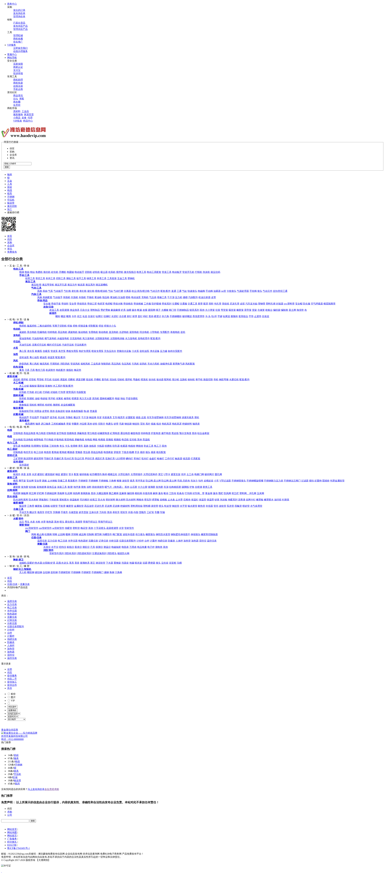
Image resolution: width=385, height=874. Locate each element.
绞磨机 (108, 446)
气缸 (184, 291)
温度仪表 (42, 540)
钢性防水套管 (163, 534)
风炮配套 (47, 297)
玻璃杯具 (85, 563)
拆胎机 (66, 297)
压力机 (178, 297)
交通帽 (175, 303)
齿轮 (182, 332)
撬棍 (185, 297)
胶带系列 (71, 392)
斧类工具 (101, 278)
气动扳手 (58, 291)
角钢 (111, 572)
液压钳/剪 (36, 284)
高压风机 (116, 363)
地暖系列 (232, 499)
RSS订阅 (11, 845)
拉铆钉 (107, 316)
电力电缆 (41, 433)
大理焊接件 (137, 474)
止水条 (171, 499)
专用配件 (165, 332)
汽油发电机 (38, 338)
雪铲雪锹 (105, 310)
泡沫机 (206, 272)
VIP (12, 700)
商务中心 (12, 4)
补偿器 (209, 506)
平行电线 (49, 439)
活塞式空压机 (39, 344)
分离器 (127, 291)
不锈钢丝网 (51, 493)
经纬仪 (62, 547)
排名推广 (18, 41)
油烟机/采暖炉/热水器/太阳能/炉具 (37, 563)
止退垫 (257, 316)
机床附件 (50, 370)
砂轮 (95, 423)
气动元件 (155, 291)
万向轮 (102, 512)
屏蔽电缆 (82, 433)
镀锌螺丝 (187, 316)
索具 (132, 480)
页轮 (142, 423)
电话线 (125, 439)
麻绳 (155, 493)
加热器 (195, 540)
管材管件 (129, 528)
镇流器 (186, 458)
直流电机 (114, 332)
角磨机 (39, 272)
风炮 (39, 291)
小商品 (16, 117)
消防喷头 (112, 553)
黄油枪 (98, 297)
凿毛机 (105, 379)
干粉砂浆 (54, 499)
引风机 (135, 363)
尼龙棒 (116, 506)
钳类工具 (30, 278)
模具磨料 (30, 423)
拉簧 (217, 310)
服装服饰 (18, 114)
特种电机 (52, 332)
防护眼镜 (156, 303)
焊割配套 (93, 325)
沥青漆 (241, 499)
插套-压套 (141, 417)
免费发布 (12, 252)
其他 (202, 310)
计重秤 (153, 540)
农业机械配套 (68, 405)
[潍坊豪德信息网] (23, 139)
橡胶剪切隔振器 (209, 534)
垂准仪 (78, 547)
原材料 (16, 111)
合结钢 (46, 572)
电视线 (101, 439)
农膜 (145, 310)
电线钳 (131, 446)
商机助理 (18, 79)
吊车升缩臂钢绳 (155, 417)
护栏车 (48, 512)
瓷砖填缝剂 (98, 487)
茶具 (71, 563)
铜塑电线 (38, 439)
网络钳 (139, 446)
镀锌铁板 (84, 474)
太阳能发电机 (102, 338)
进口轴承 (46, 423)
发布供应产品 (20, 26)
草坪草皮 (140, 480)
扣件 (200, 480)
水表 (32, 521)
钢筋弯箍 (224, 379)
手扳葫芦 (44, 417)
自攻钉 (91, 316)
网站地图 (12, 832)
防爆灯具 (59, 458)
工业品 (25, 111)
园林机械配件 (107, 398)
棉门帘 (172, 310)
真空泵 (62, 351)
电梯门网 (199, 474)
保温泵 (51, 357)
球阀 (54, 534)
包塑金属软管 (337, 480)
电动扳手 (79, 272)
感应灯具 (100, 458)
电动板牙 (177, 272)
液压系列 (90, 284)
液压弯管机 (48, 284)
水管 (121, 528)
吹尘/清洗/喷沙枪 (141, 291)
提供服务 (12, 675)
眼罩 (205, 303)
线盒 (158, 423)
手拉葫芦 (34, 417)
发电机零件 (144, 338)
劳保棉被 (138, 303)
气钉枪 (67, 291)
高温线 (146, 439)
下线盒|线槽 (128, 452)
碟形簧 (232, 310)
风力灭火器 (85, 398)
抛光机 (47, 272)
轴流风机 (44, 363)
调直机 (63, 379)
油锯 (37, 398)
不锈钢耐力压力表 (273, 480)
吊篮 (99, 417)
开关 (137, 452)
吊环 (183, 474)
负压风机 (126, 363)
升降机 (69, 417)
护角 (191, 487)
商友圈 (16, 102)
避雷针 (64, 474)
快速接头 (192, 291)
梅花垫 (77, 370)
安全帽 (298, 303)
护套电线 (59, 439)
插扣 (311, 480)
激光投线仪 (130, 272)
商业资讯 (18, 95)
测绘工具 (71, 278)
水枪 (37, 521)
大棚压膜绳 (102, 493)
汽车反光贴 (251, 303)
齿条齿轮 (60, 411)
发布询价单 (19, 13)
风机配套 (190, 363)
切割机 (88, 272)
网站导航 (12, 57)
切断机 (71, 379)
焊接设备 (83, 325)
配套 (76, 474)
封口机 (38, 392)
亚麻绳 (122, 493)
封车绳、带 (198, 493)
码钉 (145, 316)
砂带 (116, 423)
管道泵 (54, 351)
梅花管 (84, 528)
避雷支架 (175, 474)
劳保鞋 (65, 303)
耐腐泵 (38, 351)
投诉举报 (18, 73)
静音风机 (24, 363)
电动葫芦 (24, 417)
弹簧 (68, 423)
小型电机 (154, 332)
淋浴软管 (100, 563)
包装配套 (81, 392)
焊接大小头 (110, 325)
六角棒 (112, 480)
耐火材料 (121, 499)
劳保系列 (166, 303)
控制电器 (18, 452)
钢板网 (24, 493)
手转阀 (253, 291)
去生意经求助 (52, 789)
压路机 (183, 379)
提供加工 (12, 682)
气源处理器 (243, 291)
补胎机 (82, 297)
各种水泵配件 (175, 351)
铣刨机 (191, 379)
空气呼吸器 (317, 303)
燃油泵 (43, 357)
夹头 (62, 446)
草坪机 (51, 398)
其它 (160, 474)
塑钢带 (261, 303)
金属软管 (79, 506)
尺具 (92, 547)
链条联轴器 (77, 411)
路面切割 (208, 379)
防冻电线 (28, 439)
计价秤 (140, 540)
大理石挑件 (124, 474)
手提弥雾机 (132, 398)
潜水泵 (30, 351)
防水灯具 (69, 458)
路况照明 (28, 458)
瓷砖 (9, 187)
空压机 (10, 200)
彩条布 (180, 493)
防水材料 (131, 499)
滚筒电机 (134, 332)
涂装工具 (62, 487)
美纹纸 (225, 303)
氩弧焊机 (32, 325)
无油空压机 (25, 344)
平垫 (251, 316)
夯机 (216, 379)
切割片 (101, 423)
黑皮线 (175, 433)
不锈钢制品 (183, 310)
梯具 (15, 480)
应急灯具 (110, 458)
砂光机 (54, 272)
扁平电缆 (166, 433)
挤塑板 (155, 499)
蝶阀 (68, 534)
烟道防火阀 (123, 553)
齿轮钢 (54, 572)
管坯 (216, 506)
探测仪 (99, 547)
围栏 (220, 493)
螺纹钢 (30, 572)
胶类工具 (207, 487)
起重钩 (318, 480)
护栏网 (40, 493)
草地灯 (137, 458)
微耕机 (56, 405)
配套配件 (73, 480)
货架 (254, 310)
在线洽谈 (18, 86)
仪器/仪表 (12, 584)
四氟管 (238, 506)
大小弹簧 (210, 310)
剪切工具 (40, 278)
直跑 (86, 446)
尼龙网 (108, 506)
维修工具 (162, 297)
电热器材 (83, 540)
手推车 (64, 512)
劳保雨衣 (82, 303)
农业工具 (54, 310)
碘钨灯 (129, 458)
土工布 (190, 474)
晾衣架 (138, 563)
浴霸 (145, 563)
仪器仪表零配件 (127, 540)
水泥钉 (115, 316)
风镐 (45, 291)
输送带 (10, 203)
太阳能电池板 (117, 338)
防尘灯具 (79, 458)
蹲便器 (151, 563)
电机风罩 (166, 423)
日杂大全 (85, 310)
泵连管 (230, 506)
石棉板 (46, 506)
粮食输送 (24, 405)
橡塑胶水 (269, 499)
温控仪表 (212, 540)
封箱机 (54, 392)
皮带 (213, 297)
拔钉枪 (90, 291)
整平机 (199, 379)
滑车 (80, 446)
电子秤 (151, 547)
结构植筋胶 (175, 487)
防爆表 (171, 540)
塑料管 (76, 528)
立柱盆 (164, 563)
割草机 (22, 398)
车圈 (157, 512)
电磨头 (109, 423)
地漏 (131, 563)
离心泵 (22, 351)
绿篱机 (59, 398)
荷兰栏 (235, 493)
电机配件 (61, 370)
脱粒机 (33, 405)
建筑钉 (41, 474)
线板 (153, 423)
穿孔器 (16, 446)
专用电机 (93, 332)
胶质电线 (69, 439)
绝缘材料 (187, 423)
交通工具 (192, 303)
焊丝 (101, 325)
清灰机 (113, 379)
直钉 (140, 316)
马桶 (179, 563)
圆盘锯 (41, 386)
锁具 (9, 193)
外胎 (130, 512)
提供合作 (12, 685)
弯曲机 (136, 379)
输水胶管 (192, 506)
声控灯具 (89, 458)
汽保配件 (193, 297)
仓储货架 (73, 512)
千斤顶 (170, 297)
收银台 (269, 310)
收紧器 (124, 446)
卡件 (74, 316)
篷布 (134, 310)
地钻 (122, 398)
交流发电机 (76, 338)
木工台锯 (24, 386)
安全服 (47, 303)
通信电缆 (125, 433)
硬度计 (157, 316)
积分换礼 (12, 842)
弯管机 (40, 379)
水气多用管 (256, 506)
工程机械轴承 (58, 423)
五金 (9, 181)
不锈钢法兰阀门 (292, 480)
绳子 (158, 310)
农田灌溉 (64, 310)
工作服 (147, 303)
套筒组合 (243, 316)
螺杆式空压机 (54, 344)
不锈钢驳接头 (238, 480)
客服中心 (12, 54)
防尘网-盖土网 (153, 480)
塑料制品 (95, 310)
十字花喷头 (100, 528)
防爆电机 (42, 332)
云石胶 (133, 487)
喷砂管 (246, 506)
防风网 (227, 493)
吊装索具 (107, 417)
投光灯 (145, 458)
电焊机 (22, 325)
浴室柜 (172, 563)
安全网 (30, 480)
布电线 (88, 439)
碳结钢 (38, 572)
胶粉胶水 (64, 499)
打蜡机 (198, 272)
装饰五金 (52, 487)
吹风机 (112, 272)
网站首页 (12, 829)
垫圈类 (75, 423)
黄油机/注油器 (117, 297)
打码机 (46, 392)
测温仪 (107, 547)
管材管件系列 (56, 553)
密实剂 (147, 499)
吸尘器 (104, 272)
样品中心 (28, 121)
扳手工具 (81, 278)
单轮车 (116, 512)
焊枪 (75, 325)
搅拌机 (119, 272)
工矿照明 (18, 458)
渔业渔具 (74, 310)
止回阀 (61, 534)
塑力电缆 (92, 433)
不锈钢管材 (64, 572)
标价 (13, 694)
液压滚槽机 (102, 284)
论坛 (15, 98)
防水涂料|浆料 (20, 499)
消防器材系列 (84, 553)
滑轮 (196, 417)
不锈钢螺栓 (176, 316)
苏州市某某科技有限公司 (14, 736)
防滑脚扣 (36, 446)
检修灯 (160, 458)
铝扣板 (32, 487)
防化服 (306, 303)
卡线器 (100, 446)
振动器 (160, 379)
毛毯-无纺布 (183, 480)
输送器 (81, 284)
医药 (17, 783)
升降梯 (56, 512)
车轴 (162, 512)
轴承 (9, 174)
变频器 (78, 452)
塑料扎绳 (271, 303)
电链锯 (44, 398)
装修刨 (48, 386)
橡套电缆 (135, 433)
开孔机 (48, 379)
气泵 (50, 291)
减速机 (22, 332)
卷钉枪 (83, 291)
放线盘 (92, 446)
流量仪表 (93, 540)
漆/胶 (70, 487)
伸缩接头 (195, 534)
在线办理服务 (20, 51)
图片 (13, 697)
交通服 (183, 303)
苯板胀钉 (44, 499)
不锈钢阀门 (97, 572)
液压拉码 (215, 272)
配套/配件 (165, 291)
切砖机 (121, 379)
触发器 (178, 458)
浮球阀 (74, 534)
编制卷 (284, 310)
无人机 (22, 572)
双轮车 (124, 512)
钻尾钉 (99, 316)
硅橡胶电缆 (103, 433)
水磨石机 (234, 379)
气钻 (110, 291)
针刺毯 (285, 499)
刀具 (27, 370)
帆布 (166, 493)
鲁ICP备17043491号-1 (18, 848)
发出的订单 (19, 10)
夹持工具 (50, 278)
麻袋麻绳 (115, 310)
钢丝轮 (136, 423)
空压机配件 (81, 344)
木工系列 (58, 386)
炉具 (123, 310)
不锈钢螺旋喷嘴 (254, 480)
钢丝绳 (92, 417)
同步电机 (144, 332)
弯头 (27, 521)
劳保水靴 (118, 303)
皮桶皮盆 (208, 480)
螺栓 (57, 316)
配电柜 (63, 452)
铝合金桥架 (203, 433)
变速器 (93, 411)
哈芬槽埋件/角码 (98, 474)
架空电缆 (61, 433)
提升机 (53, 417)
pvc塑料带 (289, 303)
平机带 (62, 506)
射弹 (134, 316)
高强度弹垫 (198, 316)
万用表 (133, 547)
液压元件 (72, 284)
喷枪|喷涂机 (101, 291)
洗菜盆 (125, 563)
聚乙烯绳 (114, 493)
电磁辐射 (116, 547)
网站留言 (12, 835)
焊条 (69, 325)
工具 (9, 184)
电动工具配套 (154, 272)
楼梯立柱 (112, 474)
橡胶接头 (150, 534)
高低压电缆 (29, 433)
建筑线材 (50, 474)
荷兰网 (32, 493)
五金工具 (122, 278)
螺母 (68, 316)
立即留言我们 (20, 48)
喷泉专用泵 (97, 351)
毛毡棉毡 (84, 499)
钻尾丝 (226, 316)
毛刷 (121, 423)
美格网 (60, 493)
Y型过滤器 (225, 480)
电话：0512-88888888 (12, 739)
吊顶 (166, 487)
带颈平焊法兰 (90, 521)
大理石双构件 (150, 474)
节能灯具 (49, 458)
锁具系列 (194, 310)
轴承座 (196, 423)
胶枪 (83, 487)
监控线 (133, 439)
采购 (9, 242)
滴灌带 (78, 521)
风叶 (148, 423)
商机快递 (18, 83)
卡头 (67, 446)
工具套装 (112, 278)
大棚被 (164, 310)
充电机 (145, 297)
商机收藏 (18, 38)
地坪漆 (77, 487)
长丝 (84, 316)
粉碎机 (48, 405)
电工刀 (157, 446)
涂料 (89, 487)
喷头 (161, 506)
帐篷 (139, 310)
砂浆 (217, 499)
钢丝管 (175, 506)
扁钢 (106, 572)
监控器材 (24, 465)
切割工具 (61, 278)
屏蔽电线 (79, 439)
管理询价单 (19, 16)
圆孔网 (218, 474)
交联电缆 (18, 433)
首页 (9, 236)
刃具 (32, 370)
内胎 (136, 512)
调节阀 (98, 534)
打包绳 (188, 493)
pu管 (223, 291)
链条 (68, 411)
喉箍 (119, 480)
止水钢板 (52, 480)
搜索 (7, 167)
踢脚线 (185, 487)
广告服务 (12, 838)
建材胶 (16, 487)
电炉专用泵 (85, 351)
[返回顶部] (1, 871)
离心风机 (34, 363)
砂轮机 (96, 272)
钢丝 (57, 474)
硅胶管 (54, 506)
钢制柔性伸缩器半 (180, 534)
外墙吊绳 (147, 493)
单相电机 (175, 332)
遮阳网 (151, 310)
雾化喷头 (70, 521)
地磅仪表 (162, 540)
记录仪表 (103, 540)
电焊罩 (101, 303)
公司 (9, 815)
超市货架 (83, 512)
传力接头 (140, 534)
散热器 (50, 521)
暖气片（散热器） (114, 487)
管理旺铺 (18, 35)
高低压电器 (97, 452)
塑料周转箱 (137, 506)
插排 (142, 452)
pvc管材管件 (31, 528)
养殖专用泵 (72, 351)
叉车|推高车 (118, 417)
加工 (9, 209)
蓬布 (160, 493)
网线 (95, 439)
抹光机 (152, 379)
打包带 (62, 392)
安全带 (72, 303)
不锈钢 (10, 196)
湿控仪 (202, 540)
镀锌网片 (209, 474)
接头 (259, 291)
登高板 (45, 446)
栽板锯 (33, 386)
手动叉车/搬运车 (28, 512)
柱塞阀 (48, 534)
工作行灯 (169, 458)
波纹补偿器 (129, 534)
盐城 (15, 777)
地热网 (76, 493)
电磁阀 (201, 291)
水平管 (183, 506)
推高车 (41, 512)
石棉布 (187, 499)
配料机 (167, 379)
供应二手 (12, 678)
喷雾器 (75, 398)
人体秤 (179, 540)
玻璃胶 (151, 487)
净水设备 (154, 351)
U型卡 (167, 474)
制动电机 (103, 332)
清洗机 (95, 398)
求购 (9, 811)
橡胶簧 (240, 310)
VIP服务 (11, 45)
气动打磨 (118, 291)
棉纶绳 (138, 493)
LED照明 (120, 458)
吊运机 (61, 417)
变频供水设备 (124, 351)
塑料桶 (146, 506)
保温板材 (74, 499)
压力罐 (163, 351)
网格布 (140, 499)
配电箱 (55, 452)
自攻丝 (265, 316)
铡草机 (41, 405)
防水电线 (18, 439)
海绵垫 (300, 310)
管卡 (71, 474)
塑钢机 (131, 278)
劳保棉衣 (128, 303)
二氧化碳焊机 (44, 325)
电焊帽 (108, 303)
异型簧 (247, 310)
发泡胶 (24, 487)
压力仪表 (52, 540)
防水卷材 (33, 499)
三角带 (30, 506)
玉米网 (260, 493)
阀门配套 (117, 534)
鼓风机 (143, 363)
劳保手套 (56, 303)
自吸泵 (46, 351)
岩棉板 (163, 499)
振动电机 (83, 332)
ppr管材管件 (45, 528)
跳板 (44, 480)
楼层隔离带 (329, 303)
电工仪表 (38, 452)
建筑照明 (38, 458)
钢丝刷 (128, 423)
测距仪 (86, 547)
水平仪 (54, 547)
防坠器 (116, 446)
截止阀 (40, 534)
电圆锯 (70, 272)
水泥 (34, 474)
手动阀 (209, 291)
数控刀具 (40, 370)
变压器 (86, 452)
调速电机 (73, 332)
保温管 (202, 499)
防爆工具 (62, 480)
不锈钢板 (103, 480)
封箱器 (279, 303)
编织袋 (276, 310)
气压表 (152, 297)
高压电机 (62, 332)
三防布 (172, 493)
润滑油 (38, 411)
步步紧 (122, 316)
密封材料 (110, 499)
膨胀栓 (234, 316)
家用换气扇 (179, 363)
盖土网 (292, 310)
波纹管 (125, 480)
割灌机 (30, 398)
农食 (24, 117)
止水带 (179, 499)
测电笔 (158, 547)
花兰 (79, 316)
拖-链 (86, 411)
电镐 (27, 272)
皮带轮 (45, 411)
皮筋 (242, 303)
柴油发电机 (25, 338)
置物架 (117, 563)
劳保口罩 (92, 303)
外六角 (165, 316)
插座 (153, 452)
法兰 (21, 521)
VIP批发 (17, 121)
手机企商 (18, 89)
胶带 (200, 303)
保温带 (210, 499)
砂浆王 (93, 499)
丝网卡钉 (251, 499)
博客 (21, 98)
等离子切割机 (59, 325)
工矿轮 (150, 512)
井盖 (23, 474)
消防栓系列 (70, 553)
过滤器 (304, 480)
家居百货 (29, 114)
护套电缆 (156, 433)
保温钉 (194, 499)
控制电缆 (51, 433)
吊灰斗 (194, 480)
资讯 (9, 248)
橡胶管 (69, 506)
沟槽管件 (107, 534)
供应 (9, 239)
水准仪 (47, 547)
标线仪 (70, 547)
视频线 (117, 439)
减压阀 (82, 534)
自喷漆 (198, 487)
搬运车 (77, 417)
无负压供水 (110, 351)
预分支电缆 (185, 433)
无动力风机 (153, 363)
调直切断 (80, 379)
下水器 (109, 563)
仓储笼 (261, 310)
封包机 (22, 392)
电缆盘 (47, 452)
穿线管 (117, 452)
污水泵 (135, 351)
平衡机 (90, 297)
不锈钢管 (83, 480)
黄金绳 (208, 493)
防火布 (101, 499)
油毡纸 (277, 499)
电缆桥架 (108, 452)
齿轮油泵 (144, 351)
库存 (9, 688)
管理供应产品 (20, 29)
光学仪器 (73, 540)
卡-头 (208, 316)
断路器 (71, 452)
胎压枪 (105, 297)
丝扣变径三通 (280, 291)
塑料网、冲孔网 (247, 493)
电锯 (117, 398)
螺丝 (63, 316)
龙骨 (28, 474)
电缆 (9, 190)
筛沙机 (175, 379)
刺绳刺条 (85, 493)
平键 (219, 316)
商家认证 (18, 67)
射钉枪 (75, 291)
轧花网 (68, 493)
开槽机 (62, 272)
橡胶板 (38, 506)
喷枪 (128, 297)
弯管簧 (224, 310)
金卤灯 (152, 458)
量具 (21, 370)
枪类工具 (141, 272)
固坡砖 (326, 480)
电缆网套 (26, 446)
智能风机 (106, 363)
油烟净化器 (166, 363)
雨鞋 (211, 303)
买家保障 (18, 64)
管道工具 (166, 272)
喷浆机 (144, 379)
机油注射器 (205, 297)
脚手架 (22, 480)
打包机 (30, 392)
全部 (9, 669)
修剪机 (67, 398)
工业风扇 (95, 363)
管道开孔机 (188, 272)
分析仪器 (114, 540)
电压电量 (142, 547)
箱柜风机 (85, 363)
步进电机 (124, 332)
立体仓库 (94, 512)
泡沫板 (223, 499)
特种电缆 (145, 433)
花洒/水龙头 (62, 563)
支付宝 (16, 70)
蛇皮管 (167, 506)
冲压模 (83, 423)
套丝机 (89, 379)
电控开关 (28, 452)
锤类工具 (91, 278)
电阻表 (125, 547)
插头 (147, 452)
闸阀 (33, 534)
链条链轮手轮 (26, 411)
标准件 (16, 474)
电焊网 (16, 493)
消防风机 (65, 363)
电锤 (21, 272)
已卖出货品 (19, 23)
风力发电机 (88, 338)
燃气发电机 (51, 338)
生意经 (16, 105)
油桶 (128, 310)
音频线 (109, 439)
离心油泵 (34, 357)
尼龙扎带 (234, 303)
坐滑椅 (74, 446)
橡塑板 (259, 499)
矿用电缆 (115, 433)
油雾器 (217, 291)
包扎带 (217, 303)
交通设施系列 (99, 553)
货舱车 (142, 512)
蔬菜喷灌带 (112, 528)
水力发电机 (131, 338)
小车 (216, 480)
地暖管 (68, 528)
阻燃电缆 (71, 433)
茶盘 (77, 563)
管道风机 (75, 363)
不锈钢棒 (93, 480)
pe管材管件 (58, 528)
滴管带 (154, 506)
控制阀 (90, 534)
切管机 (32, 379)
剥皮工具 (148, 446)
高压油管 (89, 506)
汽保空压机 (68, 344)
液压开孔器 (61, 284)
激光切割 (12, 206)
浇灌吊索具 (188, 417)
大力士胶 (142, 487)
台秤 (146, 540)
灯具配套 (195, 458)
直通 (173, 291)
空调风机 (55, 363)
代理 (30, 117)
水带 (43, 521)
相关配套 (161, 452)
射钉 (129, 316)
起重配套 (130, 417)
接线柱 (69, 370)
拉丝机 (56, 379)
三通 (179, 291)
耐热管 (201, 506)
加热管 (187, 540)
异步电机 (32, 332)
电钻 (32, 272)
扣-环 (214, 316)
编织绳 (130, 493)
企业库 (10, 245)
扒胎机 (74, 297)
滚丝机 (16, 379)
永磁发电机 (63, 338)
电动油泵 (136, 297)
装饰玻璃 (41, 487)
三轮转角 (54, 446)
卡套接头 (231, 291)
